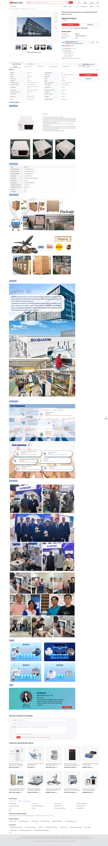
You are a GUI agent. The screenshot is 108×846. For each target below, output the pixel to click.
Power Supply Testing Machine (26, 830)
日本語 (68, 838)
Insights (85, 836)
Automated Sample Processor (70, 821)
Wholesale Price (55, 836)
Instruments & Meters (16, 8)
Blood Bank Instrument (58, 805)
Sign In (63, 58)
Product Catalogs (26, 801)
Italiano (47, 838)
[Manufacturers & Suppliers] (16, 2)
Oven (10, 808)
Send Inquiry (70, 24)
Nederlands (56, 838)
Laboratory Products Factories (51, 827)
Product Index (75, 836)
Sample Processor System (57, 821)
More (10, 832)
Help (77, 6)
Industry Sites (62, 836)
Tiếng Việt (82, 838)
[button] (72, 66)
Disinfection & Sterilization (81, 803)
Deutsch (51, 838)
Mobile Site (81, 836)
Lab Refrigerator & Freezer (14, 805)
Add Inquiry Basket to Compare (34, 52)
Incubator (33, 808)
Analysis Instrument (24, 8)
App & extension (84, 6)
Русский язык (42, 838)
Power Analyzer (87, 827)
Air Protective (34, 803)
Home (10, 8)
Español (28, 838)
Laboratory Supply (63, 827)
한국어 (64, 838)
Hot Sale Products (57, 803)
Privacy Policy (72, 841)
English (25, 838)
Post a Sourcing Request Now (43, 737)
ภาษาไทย (74, 838)
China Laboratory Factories (30, 827)
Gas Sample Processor (45, 821)
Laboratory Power (13, 830)
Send (18, 737)
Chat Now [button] (91, 24)
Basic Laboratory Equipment (59, 808)
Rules (98, 6)
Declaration (67, 841)
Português (33, 838)
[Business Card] (97, 69)
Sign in (97, 3)
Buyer (70, 6)
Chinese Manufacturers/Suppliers (39, 836)
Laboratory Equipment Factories (16, 827)
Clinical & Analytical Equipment (37, 805)
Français (37, 838)
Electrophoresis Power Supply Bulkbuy (41, 830)
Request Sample (84, 28)
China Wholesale (49, 836)
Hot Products (23, 836)
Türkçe (78, 838)
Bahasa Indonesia (89, 838)
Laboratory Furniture (80, 805)
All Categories (13, 6)
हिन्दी (71, 838)
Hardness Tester (13, 821)
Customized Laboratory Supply (76, 827)
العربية (61, 838)
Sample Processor (32, 8)
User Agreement (61, 841)
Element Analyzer (35, 821)
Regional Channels (69, 836)
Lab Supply (40, 827)
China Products (29, 836)
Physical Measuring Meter (24, 821)
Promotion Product (12, 803)
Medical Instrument (80, 808)
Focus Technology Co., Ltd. (45, 841)
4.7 (83, 66)
